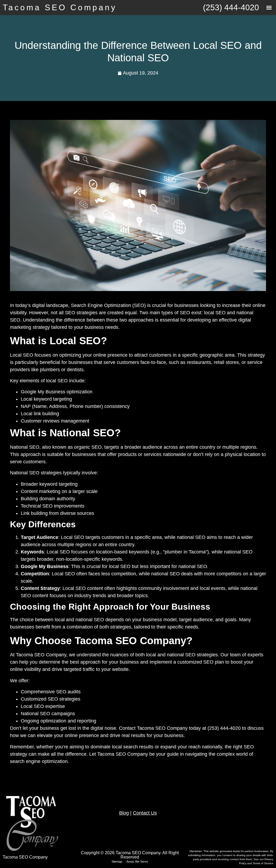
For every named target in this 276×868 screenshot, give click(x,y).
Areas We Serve (137, 861)
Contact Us (145, 813)
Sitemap (117, 861)
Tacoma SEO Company (60, 7)
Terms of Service (263, 863)
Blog (124, 813)
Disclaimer (195, 851)
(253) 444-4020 (231, 7)
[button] (268, 7)
